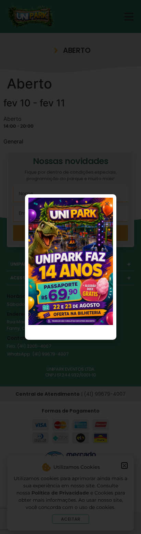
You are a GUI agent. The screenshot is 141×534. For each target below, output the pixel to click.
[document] (70, 267)
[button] (107, 203)
